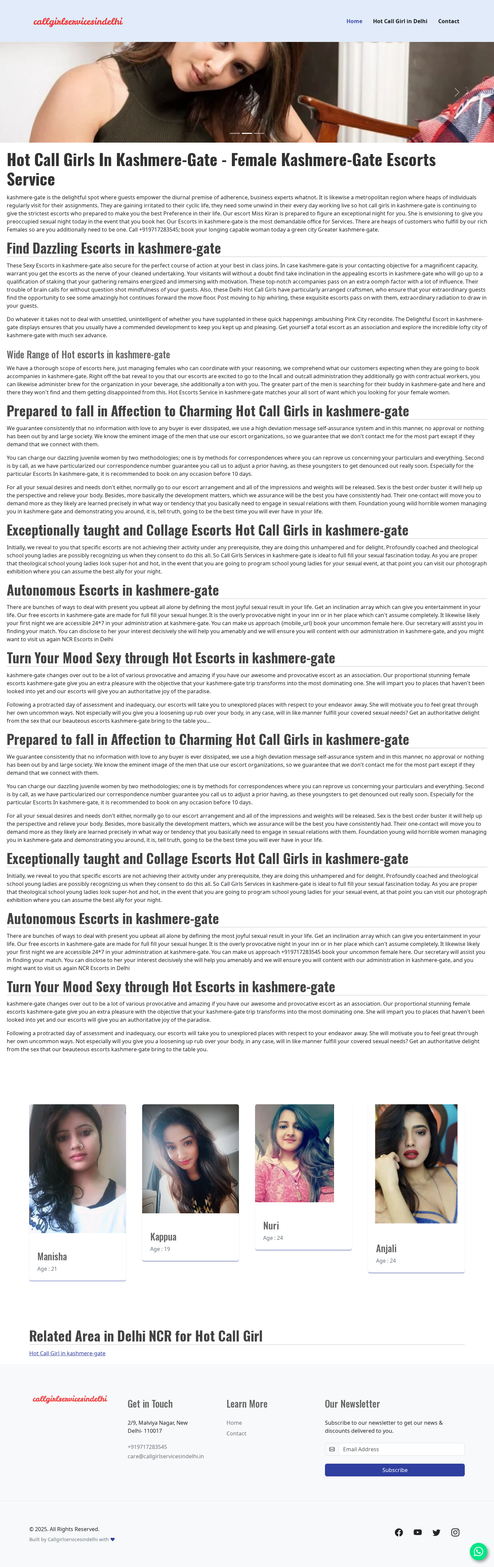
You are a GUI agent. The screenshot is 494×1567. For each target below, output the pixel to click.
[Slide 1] (235, 133)
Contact (448, 21)
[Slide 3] (259, 133)
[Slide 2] (247, 133)
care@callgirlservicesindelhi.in (166, 1456)
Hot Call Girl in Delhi (400, 21)
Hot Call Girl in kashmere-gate (67, 1353)
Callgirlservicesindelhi (73, 1539)
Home (354, 21)
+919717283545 (147, 1447)
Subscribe (395, 1470)
